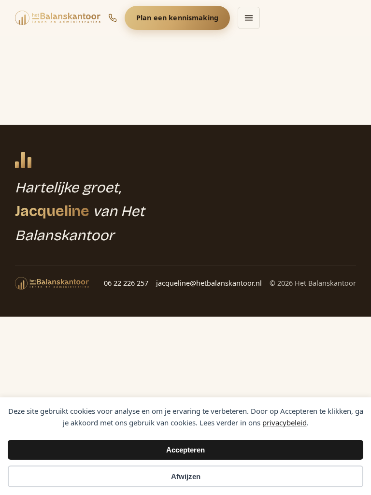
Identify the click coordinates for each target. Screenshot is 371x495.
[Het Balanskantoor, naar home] (57, 18)
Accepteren (185, 450)
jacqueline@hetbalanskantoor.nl (209, 283)
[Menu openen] (249, 18)
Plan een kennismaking (177, 17)
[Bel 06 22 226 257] (112, 18)
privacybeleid (284, 422)
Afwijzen (185, 476)
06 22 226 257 (126, 283)
